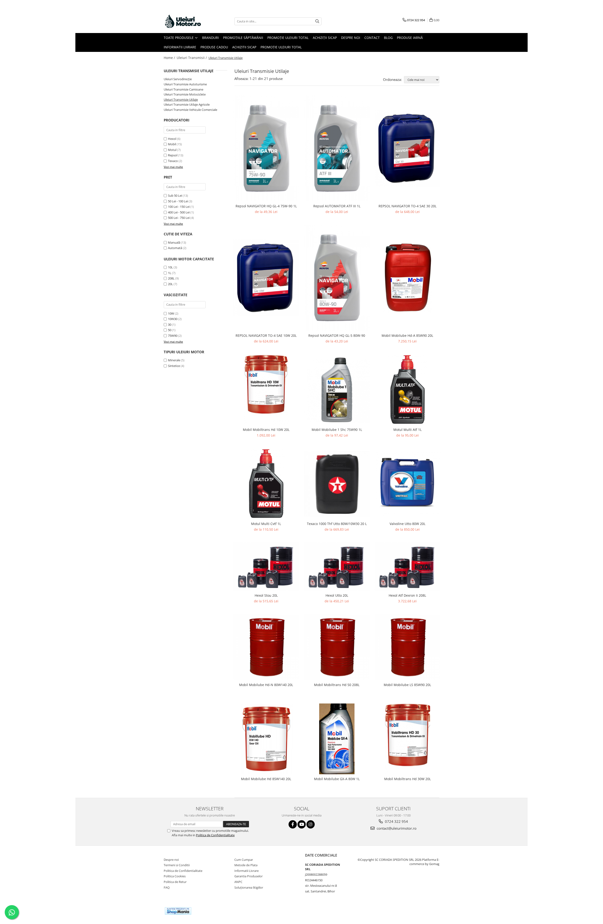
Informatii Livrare (180, 47)
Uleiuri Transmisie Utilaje (181, 99)
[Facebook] (293, 824)
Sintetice (174, 366)
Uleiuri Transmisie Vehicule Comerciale (190, 110)
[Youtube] (301, 824)
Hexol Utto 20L (337, 595)
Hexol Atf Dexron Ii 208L (407, 595)
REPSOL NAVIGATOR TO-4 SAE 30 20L (407, 206)
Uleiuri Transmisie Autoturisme (185, 84)
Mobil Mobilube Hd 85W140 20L (266, 779)
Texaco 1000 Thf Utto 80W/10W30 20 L (337, 523)
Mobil (172, 144)
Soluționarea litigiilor (248, 887)
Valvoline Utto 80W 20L (407, 523)
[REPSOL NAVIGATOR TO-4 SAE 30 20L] (407, 148)
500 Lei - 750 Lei (179, 218)
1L (169, 273)
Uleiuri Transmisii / (192, 57)
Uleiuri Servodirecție (178, 79)
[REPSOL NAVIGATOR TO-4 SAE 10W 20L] (266, 277)
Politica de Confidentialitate (215, 835)
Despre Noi (350, 37)
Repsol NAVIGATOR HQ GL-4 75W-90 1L (266, 206)
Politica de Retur (175, 882)
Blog (388, 37)
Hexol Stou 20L (266, 595)
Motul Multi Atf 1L (407, 429)
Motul (172, 150)
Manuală (174, 242)
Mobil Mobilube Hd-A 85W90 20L (407, 335)
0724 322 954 (396, 821)
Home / (170, 57)
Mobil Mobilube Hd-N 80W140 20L (266, 685)
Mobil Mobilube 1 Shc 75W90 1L (337, 429)
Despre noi (171, 859)
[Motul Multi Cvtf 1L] (266, 483)
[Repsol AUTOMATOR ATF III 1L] (337, 148)
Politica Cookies (175, 876)
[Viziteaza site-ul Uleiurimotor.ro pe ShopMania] (178, 911)
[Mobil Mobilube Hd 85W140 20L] (266, 738)
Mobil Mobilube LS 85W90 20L (407, 685)
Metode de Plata (245, 865)
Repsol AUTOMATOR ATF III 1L (336, 206)
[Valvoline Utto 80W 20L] (407, 484)
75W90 (172, 335)
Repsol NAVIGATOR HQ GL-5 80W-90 (336, 335)
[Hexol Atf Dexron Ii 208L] (407, 566)
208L (171, 278)
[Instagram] (310, 824)
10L (170, 267)
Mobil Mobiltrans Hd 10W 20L (266, 429)
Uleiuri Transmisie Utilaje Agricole (187, 104)
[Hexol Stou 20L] (266, 566)
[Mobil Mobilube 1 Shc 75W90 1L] (337, 390)
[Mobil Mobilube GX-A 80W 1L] (337, 738)
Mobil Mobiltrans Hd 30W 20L (407, 779)
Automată (175, 248)
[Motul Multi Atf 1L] (407, 389)
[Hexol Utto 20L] (337, 566)
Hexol (172, 139)
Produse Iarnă (410, 37)
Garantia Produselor (248, 876)
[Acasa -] (187, 21)
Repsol (172, 155)
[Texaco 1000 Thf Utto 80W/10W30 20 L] (337, 484)
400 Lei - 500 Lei (179, 212)
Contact (372, 37)
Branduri (210, 37)
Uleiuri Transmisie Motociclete (185, 94)
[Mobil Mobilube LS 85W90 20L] (407, 647)
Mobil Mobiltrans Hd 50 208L (336, 685)
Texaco (173, 161)
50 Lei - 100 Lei (178, 201)
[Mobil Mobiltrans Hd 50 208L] (337, 647)
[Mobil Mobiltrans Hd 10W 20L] (266, 389)
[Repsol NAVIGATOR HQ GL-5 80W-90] (337, 278)
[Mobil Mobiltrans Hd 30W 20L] (407, 738)
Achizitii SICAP (244, 47)
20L (170, 284)
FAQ (167, 887)
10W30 (172, 319)
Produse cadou (214, 47)
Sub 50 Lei (175, 195)
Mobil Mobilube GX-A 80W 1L (337, 779)
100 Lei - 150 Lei (179, 206)
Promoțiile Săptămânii (243, 37)
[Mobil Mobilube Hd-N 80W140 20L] (266, 647)
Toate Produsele (179, 37)
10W (171, 313)
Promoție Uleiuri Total (288, 37)
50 (169, 330)
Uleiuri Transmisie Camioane (183, 89)
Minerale (174, 360)
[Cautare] (317, 21)
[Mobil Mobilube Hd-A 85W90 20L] (407, 277)
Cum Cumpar (243, 859)
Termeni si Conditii (177, 865)
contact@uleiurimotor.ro (396, 828)
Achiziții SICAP (325, 37)
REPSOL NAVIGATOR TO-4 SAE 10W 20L (266, 335)
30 (169, 324)
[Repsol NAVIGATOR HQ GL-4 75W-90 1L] (266, 148)
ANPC (238, 882)
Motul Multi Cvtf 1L (266, 523)
